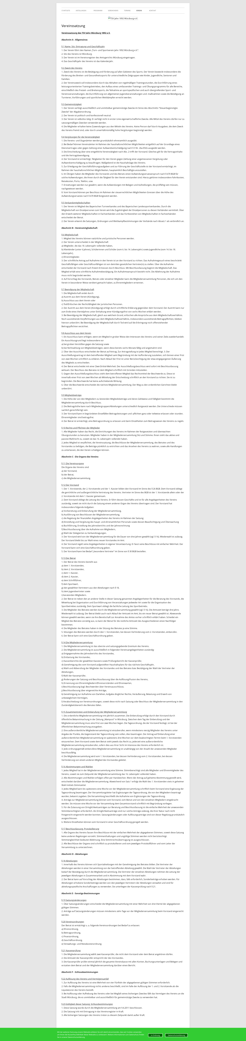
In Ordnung (155, 1035)
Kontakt (152, 10)
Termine (127, 10)
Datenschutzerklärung (176, 1035)
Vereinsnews (113, 10)
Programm (98, 10)
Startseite (65, 10)
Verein (139, 10)
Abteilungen (81, 10)
